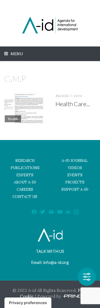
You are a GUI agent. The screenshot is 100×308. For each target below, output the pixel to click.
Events (74, 175)
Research (25, 160)
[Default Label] (68, 211)
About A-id (25, 182)
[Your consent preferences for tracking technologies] (27, 302)
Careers (25, 189)
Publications (25, 168)
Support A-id (74, 189)
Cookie (27, 296)
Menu (16, 53)
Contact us (24, 196)
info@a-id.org (56, 262)
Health (13, 119)
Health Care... (73, 104)
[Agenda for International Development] (50, 25)
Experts (24, 175)
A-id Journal (75, 160)
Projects (74, 182)
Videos (75, 168)
